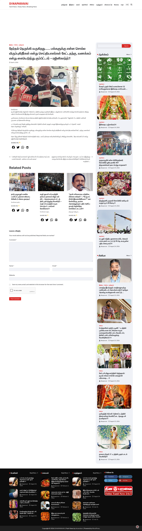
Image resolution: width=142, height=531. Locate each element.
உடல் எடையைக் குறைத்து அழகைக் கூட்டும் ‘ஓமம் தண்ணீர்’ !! (27, 479)
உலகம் (78, 5)
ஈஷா (122, 5)
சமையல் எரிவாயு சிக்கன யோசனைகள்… (58, 503)
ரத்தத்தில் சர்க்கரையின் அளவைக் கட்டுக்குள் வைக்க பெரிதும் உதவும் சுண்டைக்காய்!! (91, 515)
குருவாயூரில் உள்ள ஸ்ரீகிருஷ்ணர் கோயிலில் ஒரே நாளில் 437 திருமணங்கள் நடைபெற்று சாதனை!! (113, 162)
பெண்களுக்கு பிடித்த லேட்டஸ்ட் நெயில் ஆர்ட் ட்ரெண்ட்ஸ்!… (28, 512)
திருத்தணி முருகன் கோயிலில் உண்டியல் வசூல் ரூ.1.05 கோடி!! (113, 202)
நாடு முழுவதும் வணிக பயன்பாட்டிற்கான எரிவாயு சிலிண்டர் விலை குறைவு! (20, 196)
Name (11, 266)
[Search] (131, 4)
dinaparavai (104, 92)
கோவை (116, 5)
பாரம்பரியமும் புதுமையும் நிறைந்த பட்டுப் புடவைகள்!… (29, 502)
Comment (13, 240)
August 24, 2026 (115, 92)
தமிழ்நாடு (64, 5)
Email (54, 266)
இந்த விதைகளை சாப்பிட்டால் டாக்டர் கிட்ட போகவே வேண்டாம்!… (91, 492)
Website (12, 275)
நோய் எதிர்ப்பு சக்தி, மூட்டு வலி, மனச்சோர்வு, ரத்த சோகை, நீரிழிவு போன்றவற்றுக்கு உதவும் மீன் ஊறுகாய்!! (60, 480)
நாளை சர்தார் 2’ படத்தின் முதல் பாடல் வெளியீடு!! (113, 455)
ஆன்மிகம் (85, 5)
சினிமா (92, 5)
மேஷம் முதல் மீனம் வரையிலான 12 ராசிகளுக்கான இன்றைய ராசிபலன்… (113, 87)
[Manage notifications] (137, 526)
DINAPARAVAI (18, 3)
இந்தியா (71, 5)
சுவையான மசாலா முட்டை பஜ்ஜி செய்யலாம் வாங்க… (60, 493)
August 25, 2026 (115, 295)
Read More (33, 473)
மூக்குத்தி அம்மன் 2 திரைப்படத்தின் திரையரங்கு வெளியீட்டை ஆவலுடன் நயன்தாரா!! (112, 416)
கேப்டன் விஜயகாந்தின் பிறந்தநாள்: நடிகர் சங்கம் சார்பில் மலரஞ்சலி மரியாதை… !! (112, 375)
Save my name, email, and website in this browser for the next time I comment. (37, 284)
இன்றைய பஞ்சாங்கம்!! (107, 124)
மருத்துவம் (99, 5)
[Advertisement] (71, 23)
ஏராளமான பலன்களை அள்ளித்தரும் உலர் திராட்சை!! (91, 503)
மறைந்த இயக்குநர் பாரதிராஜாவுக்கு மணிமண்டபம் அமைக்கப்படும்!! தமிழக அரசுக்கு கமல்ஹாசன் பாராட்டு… (113, 290)
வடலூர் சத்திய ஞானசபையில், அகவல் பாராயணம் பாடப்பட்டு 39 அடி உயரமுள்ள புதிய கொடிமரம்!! (113, 241)
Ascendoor (79, 528)
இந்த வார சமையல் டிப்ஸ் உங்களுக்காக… (58, 514)
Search (126, 46)
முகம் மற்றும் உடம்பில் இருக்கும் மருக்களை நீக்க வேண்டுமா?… (28, 491)
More (128, 54)
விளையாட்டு (108, 5)
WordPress (96, 528)
